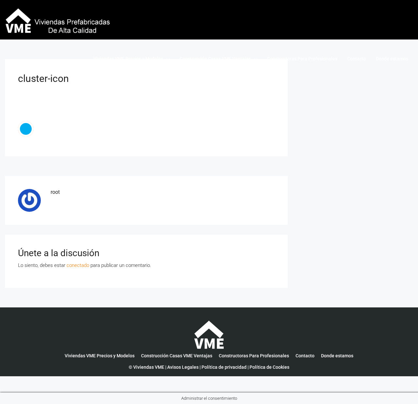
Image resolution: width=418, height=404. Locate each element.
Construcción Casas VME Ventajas (215, 58)
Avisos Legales (183, 367)
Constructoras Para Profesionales (302, 58)
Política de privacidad (224, 367)
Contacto (356, 58)
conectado (78, 265)
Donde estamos (392, 58)
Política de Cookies (269, 367)
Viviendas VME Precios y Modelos (128, 58)
